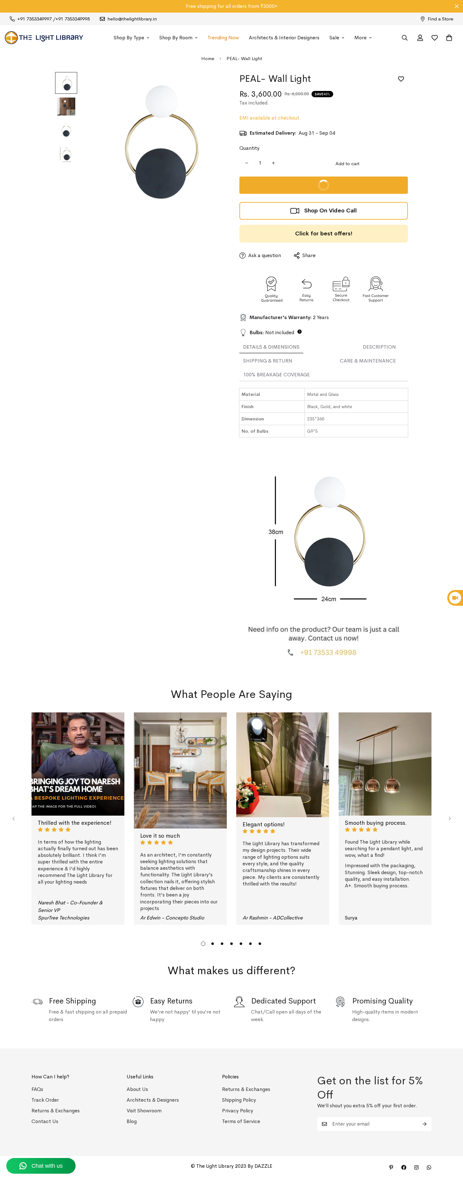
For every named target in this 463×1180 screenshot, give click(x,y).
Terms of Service (241, 1121)
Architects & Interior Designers (284, 37)
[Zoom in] (210, 85)
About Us (137, 1089)
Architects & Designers (153, 1100)
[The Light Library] (44, 37)
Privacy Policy (237, 1110)
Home (207, 58)
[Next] (450, 819)
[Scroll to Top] (450, 1145)
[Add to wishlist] (401, 79)
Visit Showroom (144, 1110)
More (360, 37)
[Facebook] (403, 1167)
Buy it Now (360, 188)
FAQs (37, 1089)
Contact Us (44, 1121)
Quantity (249, 148)
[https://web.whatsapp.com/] (429, 1167)
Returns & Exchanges (55, 1110)
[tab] (271, 347)
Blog (132, 1121)
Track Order (45, 1100)
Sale (334, 37)
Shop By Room (175, 37)
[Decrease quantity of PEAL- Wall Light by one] (246, 163)
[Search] (405, 38)
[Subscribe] (425, 1124)
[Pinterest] (391, 1167)
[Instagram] (416, 1167)
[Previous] (13, 819)
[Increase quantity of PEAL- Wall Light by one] (273, 163)
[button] (449, 38)
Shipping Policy (239, 1100)
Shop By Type (129, 37)
